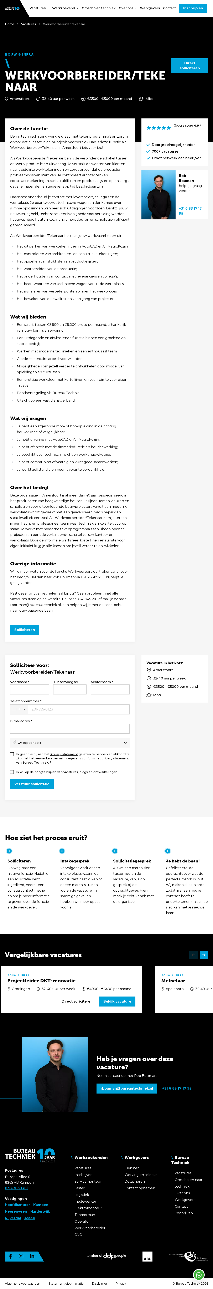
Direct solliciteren (190, 65)
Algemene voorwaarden (22, 1283)
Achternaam (101, 682)
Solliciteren (24, 630)
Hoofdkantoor (17, 1205)
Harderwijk (40, 1211)
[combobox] (19, 709)
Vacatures (28, 24)
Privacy (120, 1283)
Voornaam (18, 682)
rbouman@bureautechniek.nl (127, 1088)
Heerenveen (16, 1211)
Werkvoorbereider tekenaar (64, 24)
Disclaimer (99, 1283)
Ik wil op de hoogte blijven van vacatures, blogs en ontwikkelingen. (67, 772)
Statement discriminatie (66, 1283)
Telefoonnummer (24, 701)
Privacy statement (64, 754)
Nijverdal (13, 1218)
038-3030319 (16, 1188)
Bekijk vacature (117, 1001)
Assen (29, 1218)
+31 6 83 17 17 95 (190, 211)
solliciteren (77, 1001)
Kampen (40, 1205)
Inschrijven (193, 8)
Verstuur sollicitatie (32, 784)
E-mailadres (20, 721)
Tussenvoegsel (65, 682)
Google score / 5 (187, 128)
